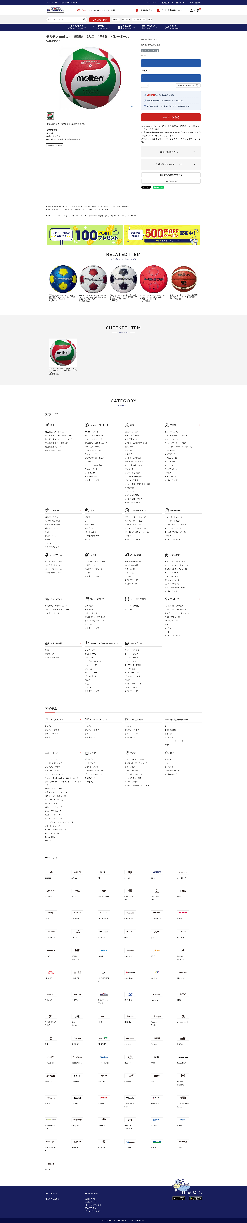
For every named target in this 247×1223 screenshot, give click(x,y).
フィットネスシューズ (53, 811)
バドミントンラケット (53, 517)
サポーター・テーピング (174, 741)
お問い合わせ (195, 2)
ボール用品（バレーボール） (176, 532)
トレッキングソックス (133, 778)
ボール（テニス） (171, 476)
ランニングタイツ (171, 576)
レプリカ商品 (90, 461)
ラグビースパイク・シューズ (96, 561)
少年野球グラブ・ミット (134, 439)
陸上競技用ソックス (53, 446)
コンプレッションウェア (94, 661)
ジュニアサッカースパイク (95, 435)
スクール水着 (130, 569)
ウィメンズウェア (91, 653)
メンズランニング (52, 759)
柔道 (47, 650)
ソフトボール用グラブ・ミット (136, 443)
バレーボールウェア (172, 520)
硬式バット (129, 446)
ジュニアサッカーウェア (94, 458)
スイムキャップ (130, 572)
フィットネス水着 (131, 565)
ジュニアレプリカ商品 (93, 465)
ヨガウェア (89, 605)
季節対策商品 (170, 730)
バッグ (47, 539)
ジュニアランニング (52, 766)
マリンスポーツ (131, 583)
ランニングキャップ (172, 583)
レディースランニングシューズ (176, 565)
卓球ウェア (89, 528)
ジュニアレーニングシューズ (96, 443)
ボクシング (49, 653)
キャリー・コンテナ (132, 650)
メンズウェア (90, 650)
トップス (48, 726)
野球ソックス (130, 766)
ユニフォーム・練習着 (133, 476)
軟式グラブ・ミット (132, 435)
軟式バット (129, 450)
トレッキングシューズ (173, 620)
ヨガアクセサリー (92, 613)
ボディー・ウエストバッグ (95, 770)
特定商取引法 (91, 1208)
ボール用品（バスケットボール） (137, 532)
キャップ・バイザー (172, 469)
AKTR (150, 19)
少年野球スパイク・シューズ (136, 465)
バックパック (90, 759)
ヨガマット (89, 609)
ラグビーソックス (131, 781)
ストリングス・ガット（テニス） (176, 443)
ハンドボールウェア (52, 565)
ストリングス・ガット (53, 520)
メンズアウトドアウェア (174, 605)
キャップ (88, 683)
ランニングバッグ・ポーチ (174, 587)
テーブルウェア (131, 668)
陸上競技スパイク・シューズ (56, 431)
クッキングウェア (131, 657)
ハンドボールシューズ (53, 561)
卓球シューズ (90, 524)
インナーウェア (91, 624)
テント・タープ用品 (132, 672)
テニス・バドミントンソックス (136, 763)
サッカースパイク (92, 431)
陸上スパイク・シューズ (54, 814)
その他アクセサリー (61, 206)
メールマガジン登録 (93, 1205)
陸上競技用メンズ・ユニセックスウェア (60, 439)
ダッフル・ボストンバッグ (94, 774)
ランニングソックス (172, 580)
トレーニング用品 (132, 605)
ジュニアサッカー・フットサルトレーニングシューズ (63, 783)
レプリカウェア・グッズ (134, 524)
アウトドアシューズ (172, 617)
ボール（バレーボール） (74, 216)
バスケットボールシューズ (135, 517)
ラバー (87, 520)
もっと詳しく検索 (99, 19)
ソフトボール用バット (133, 458)
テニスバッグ (170, 461)
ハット (167, 763)
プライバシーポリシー (94, 1211)
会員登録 (165, 2)
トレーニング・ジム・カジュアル (57, 829)
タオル (167, 744)
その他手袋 (129, 487)
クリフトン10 (126, 19)
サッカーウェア (91, 454)
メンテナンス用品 (132, 495)
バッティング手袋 (131, 480)
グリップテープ (171, 450)
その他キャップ (171, 774)
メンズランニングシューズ (175, 561)
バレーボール (58, 216)
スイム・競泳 (50, 837)
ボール (72, 206)
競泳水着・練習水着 (133, 561)
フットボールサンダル (93, 450)
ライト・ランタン (131, 687)
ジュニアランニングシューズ (176, 569)
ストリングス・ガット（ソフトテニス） (178, 446)
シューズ (88, 668)
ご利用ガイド (179, 2)
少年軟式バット (131, 454)
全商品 (56, 209)
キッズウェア (90, 657)
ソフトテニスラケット (173, 439)
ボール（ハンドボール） (54, 569)
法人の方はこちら (52, 1199)
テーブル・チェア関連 (133, 665)
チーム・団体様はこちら (168, 10)
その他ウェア (50, 737)
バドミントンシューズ (139, 19)
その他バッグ (90, 781)
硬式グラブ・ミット (132, 431)
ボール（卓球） (90, 532)
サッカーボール (91, 469)
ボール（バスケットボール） (135, 528)
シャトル (48, 532)
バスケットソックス (132, 770)
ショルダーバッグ (92, 766)
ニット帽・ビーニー (172, 770)
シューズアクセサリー (93, 446)
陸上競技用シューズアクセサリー (58, 435)
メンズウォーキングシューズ (56, 605)
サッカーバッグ (91, 476)
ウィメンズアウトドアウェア (175, 609)
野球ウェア (129, 469)
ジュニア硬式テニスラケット (176, 435)
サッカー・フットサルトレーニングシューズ (61, 778)
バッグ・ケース (130, 491)
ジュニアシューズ (92, 672)
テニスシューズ (171, 458)
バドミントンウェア (52, 528)
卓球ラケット (90, 517)
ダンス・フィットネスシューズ (96, 620)
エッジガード (170, 454)
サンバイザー (170, 766)
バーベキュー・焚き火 (133, 676)
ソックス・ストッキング (133, 499)
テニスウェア (170, 465)
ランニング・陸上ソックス (134, 759)
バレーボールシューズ (173, 517)
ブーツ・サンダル (91, 676)
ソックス (168, 472)
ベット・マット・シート (133, 683)
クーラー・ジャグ (131, 653)
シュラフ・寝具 (130, 661)
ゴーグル (128, 576)
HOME (48, 206)
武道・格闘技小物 (52, 657)
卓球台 (88, 539)
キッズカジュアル (52, 833)
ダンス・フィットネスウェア (95, 617)
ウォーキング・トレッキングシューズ (59, 822)
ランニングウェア (171, 572)
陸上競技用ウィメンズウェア (56, 443)
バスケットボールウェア (134, 520)
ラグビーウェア (91, 565)
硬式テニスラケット (172, 431)
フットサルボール (92, 472)
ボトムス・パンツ (51, 733)
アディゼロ (116, 19)
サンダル (48, 840)
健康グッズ (129, 609)
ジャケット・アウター (53, 730)
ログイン (152, 2)
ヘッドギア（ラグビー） (93, 569)
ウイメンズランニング (53, 763)
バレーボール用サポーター (175, 524)
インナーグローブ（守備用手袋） (137, 484)
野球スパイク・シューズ (134, 461)
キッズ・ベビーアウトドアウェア (177, 613)
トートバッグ (90, 763)
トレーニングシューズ (93, 439)
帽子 (166, 624)
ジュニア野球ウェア (132, 472)
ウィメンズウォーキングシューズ (58, 609)
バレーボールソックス (133, 774)
